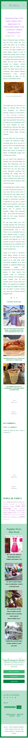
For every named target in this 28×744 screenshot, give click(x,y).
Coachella (11, 504)
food (4, 517)
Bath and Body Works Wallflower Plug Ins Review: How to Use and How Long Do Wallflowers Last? (14, 613)
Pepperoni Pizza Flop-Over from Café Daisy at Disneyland (14, 359)
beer (9, 514)
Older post (14, 413)
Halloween (5, 510)
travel (22, 517)
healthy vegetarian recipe (13, 517)
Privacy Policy (10, 714)
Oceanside (19, 510)
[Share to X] (11, 298)
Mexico (14, 510)
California (10, 502)
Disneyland (6, 506)
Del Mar (18, 504)
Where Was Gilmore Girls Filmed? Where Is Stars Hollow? (14, 643)
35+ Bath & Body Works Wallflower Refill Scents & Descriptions (14, 584)
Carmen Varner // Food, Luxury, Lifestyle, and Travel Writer (14, 729)
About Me (20, 714)
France (15, 508)
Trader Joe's (19, 512)
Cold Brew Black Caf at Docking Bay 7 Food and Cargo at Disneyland (14, 388)
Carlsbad (5, 504)
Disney (19, 36)
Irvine (10, 510)
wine (9, 519)
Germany (22, 508)
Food (18, 716)
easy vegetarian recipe (15, 514)
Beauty (4, 502)
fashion (23, 514)
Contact (12, 716)
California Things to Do (19, 502)
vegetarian (5, 519)
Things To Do (11, 513)
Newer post (14, 402)
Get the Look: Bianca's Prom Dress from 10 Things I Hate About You (14, 557)
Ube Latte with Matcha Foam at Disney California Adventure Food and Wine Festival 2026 (14, 330)
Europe (12, 506)
